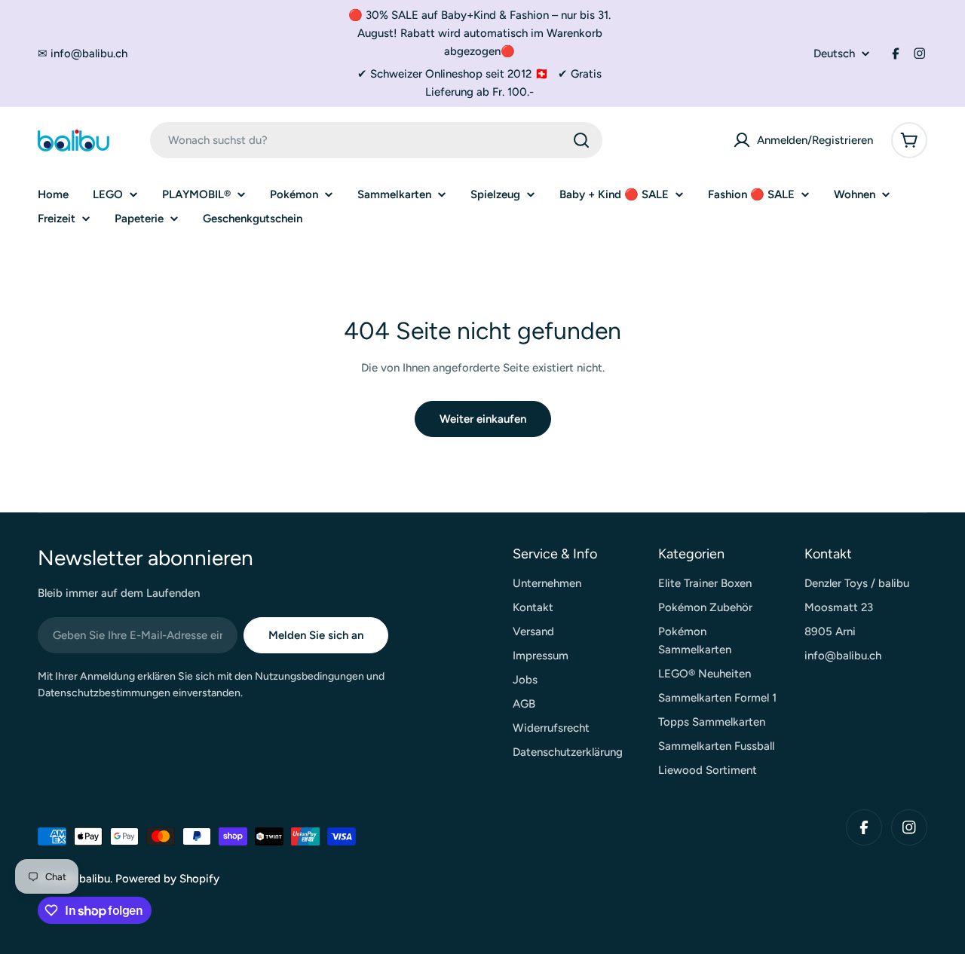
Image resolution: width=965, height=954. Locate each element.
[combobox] (376, 140)
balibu (94, 878)
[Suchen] (581, 140)
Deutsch (834, 54)
